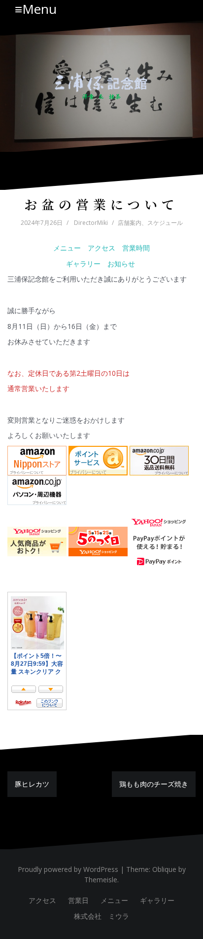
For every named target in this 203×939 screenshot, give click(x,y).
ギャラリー (83, 263)
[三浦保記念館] (101, 85)
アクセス (101, 248)
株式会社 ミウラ (101, 916)
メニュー (67, 248)
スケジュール (165, 222)
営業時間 (136, 248)
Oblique (164, 869)
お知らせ (122, 263)
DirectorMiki (91, 222)
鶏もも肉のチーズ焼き (153, 784)
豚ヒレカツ (32, 784)
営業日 (78, 900)
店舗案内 (129, 222)
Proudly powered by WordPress (68, 869)
